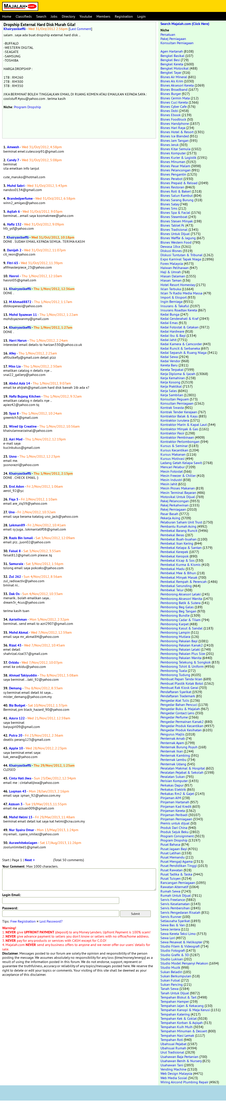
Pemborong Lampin (175, 632)
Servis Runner (170, 916)
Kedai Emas (169, 322)
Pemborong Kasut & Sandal (181, 628)
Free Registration (23, 921)
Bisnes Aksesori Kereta (177, 85)
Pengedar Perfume (174, 717)
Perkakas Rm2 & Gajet (177, 793)
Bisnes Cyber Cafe (173, 106)
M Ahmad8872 (20, 301)
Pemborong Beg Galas (177, 607)
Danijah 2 (14, 250)
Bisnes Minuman (172, 161)
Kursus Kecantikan (174, 450)
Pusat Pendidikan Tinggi (178, 865)
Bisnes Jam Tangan (174, 140)
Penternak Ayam (172, 743)
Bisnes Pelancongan (175, 170)
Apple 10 (16, 748)
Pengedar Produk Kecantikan (181, 726)
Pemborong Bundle (175, 615)
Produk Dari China (173, 827)
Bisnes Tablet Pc (172, 225)
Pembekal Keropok (174, 556)
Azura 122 (17, 718)
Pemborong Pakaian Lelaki (180, 649)
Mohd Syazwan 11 (23, 314)
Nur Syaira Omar (21, 830)
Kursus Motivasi (172, 458)
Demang (15, 688)
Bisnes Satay (169, 204)
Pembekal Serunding (176, 586)
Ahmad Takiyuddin (23, 675)
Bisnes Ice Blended (174, 136)
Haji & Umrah (170, 272)
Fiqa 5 (13, 499)
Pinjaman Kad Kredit (175, 806)
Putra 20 (15, 735)
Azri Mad (16, 439)
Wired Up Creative (23, 426)
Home (6, 16)
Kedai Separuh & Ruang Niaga (183, 352)
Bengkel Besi (170, 60)
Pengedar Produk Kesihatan (181, 730)
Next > (30, 860)
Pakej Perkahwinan (174, 505)
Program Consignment (177, 836)
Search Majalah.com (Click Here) (184, 23)
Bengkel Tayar (170, 72)
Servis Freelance (172, 899)
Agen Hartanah (171, 51)
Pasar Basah (169, 514)
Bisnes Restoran (172, 187)
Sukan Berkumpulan (175, 976)
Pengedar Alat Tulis (174, 700)
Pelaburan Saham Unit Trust (181, 522)
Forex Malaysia (171, 263)
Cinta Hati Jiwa (20, 778)
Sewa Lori (167, 938)
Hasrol (14, 276)
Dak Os (14, 593)
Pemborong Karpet (174, 624)
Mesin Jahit (168, 484)
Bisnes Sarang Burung (177, 200)
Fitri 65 (12, 263)
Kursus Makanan (173, 454)
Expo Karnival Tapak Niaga (180, 259)
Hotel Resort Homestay (177, 284)
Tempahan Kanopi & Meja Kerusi (185, 1010)
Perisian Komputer (174, 781)
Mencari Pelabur (172, 467)
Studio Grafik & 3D (174, 955)
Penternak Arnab (172, 738)
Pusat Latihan (170, 853)
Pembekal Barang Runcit (178, 530)
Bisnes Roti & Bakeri (175, 191)
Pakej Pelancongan (174, 501)
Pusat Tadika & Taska (176, 874)
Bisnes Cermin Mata (175, 98)
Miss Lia (15, 366)
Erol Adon (16, 486)
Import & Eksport (173, 297)
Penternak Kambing (175, 755)
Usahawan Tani (171, 1065)
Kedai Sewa (169, 356)
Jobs (54, 16)
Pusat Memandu (172, 857)
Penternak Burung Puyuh (179, 747)
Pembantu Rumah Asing (178, 526)
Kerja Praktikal (171, 386)
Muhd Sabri (15, 185)
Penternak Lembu (173, 759)
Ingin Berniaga (171, 301)
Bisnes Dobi (169, 110)
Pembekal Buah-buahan (178, 539)
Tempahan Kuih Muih (176, 1027)
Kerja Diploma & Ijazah (177, 373)
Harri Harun (18, 340)
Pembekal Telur (172, 590)
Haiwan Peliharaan (174, 267)
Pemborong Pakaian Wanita (181, 658)
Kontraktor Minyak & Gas (179, 429)
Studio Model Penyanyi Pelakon (184, 963)
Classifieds (24, 16)
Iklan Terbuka (170, 289)
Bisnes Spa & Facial (175, 212)
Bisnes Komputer (173, 153)
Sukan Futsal (170, 980)
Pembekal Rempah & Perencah (183, 581)
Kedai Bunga (169, 314)
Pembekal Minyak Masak (179, 577)
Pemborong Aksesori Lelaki (180, 594)
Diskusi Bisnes (171, 250)
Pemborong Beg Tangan (178, 611)
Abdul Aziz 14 (19, 383)
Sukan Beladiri (171, 972)
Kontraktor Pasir (172, 433)
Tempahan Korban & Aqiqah (181, 1022)
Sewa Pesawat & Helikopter (181, 942)
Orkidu (14, 662)
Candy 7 (13, 160)
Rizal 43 (15, 645)
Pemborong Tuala (173, 670)
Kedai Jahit (168, 339)
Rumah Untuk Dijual (175, 895)
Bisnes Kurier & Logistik (178, 157)
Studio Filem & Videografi (180, 946)
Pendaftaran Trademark (177, 696)
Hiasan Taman (171, 280)
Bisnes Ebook (170, 115)
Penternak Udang (173, 764)
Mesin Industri (171, 480)
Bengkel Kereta (171, 64)
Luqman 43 (17, 791)
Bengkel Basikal (172, 55)
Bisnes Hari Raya (172, 127)
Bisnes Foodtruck (173, 119)
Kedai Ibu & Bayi (173, 335)
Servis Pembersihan (175, 908)
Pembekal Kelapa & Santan (181, 547)
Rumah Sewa (170, 891)
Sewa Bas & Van (172, 925)
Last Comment (80, 29)
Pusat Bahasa (170, 844)
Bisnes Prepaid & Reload (179, 183)
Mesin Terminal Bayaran (178, 492)
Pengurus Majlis (172, 734)
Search (41, 16)
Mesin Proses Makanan (177, 488)
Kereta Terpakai (171, 369)
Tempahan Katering (175, 1014)
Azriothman (18, 619)
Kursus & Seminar (174, 446)
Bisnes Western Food (176, 242)
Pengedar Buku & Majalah (180, 709)
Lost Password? (51, 921)
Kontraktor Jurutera (174, 420)
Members (103, 16)
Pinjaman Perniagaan (176, 819)
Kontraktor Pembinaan (177, 437)
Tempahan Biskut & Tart (178, 997)
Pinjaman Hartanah (174, 802)
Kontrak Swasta (172, 407)
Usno (13, 456)
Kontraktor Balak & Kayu (179, 416)
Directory (68, 16)
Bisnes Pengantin (173, 174)
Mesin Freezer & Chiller (178, 475)
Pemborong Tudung (175, 675)
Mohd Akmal (18, 632)
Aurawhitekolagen (23, 842)
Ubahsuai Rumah (173, 1048)
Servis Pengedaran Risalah (180, 912)
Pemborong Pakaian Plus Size (182, 653)
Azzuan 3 (16, 804)
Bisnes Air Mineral (173, 77)
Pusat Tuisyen (170, 878)
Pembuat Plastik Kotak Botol (181, 683)
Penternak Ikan (171, 751)
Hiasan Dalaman (172, 276)
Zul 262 (15, 576)
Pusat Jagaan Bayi (173, 849)
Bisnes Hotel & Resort (177, 132)
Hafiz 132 (14, 224)
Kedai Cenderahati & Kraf (179, 318)
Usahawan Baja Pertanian (179, 1056)
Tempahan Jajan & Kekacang (182, 1005)
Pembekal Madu (172, 569)
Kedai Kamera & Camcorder (181, 344)
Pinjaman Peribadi (174, 815)
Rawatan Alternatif (174, 887)
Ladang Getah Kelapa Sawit (181, 463)
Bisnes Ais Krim (171, 81)
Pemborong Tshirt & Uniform (182, 666)
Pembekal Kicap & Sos (177, 560)
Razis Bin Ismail (21, 538)
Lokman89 (17, 525)
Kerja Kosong (170, 382)
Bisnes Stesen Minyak (176, 221)
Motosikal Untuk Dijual (177, 497)
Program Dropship (27, 107)
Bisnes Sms (168, 208)
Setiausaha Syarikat (175, 921)
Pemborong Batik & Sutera (180, 603)
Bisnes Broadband (174, 89)
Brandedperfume (20, 198)
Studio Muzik (170, 967)
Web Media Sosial (173, 1078)
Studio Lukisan (171, 959)
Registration (124, 16)
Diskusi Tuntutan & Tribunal (181, 255)
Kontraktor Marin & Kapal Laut (183, 424)
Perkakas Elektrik (173, 789)
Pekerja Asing (170, 518)
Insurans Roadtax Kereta (178, 310)
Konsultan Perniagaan (177, 43)
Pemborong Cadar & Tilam (180, 620)
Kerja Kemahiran (172, 378)
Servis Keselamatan (175, 904)
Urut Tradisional (172, 1052)
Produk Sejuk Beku (174, 832)
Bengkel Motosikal (174, 68)
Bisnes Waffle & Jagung (178, 238)
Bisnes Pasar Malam (175, 166)
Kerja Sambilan (171, 395)
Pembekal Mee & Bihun (178, 573)
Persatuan (167, 34)
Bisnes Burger (170, 93)
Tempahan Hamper (174, 1001)
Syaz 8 (14, 413)
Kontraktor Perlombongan (180, 441)
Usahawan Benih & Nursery (181, 1061)
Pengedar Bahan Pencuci (178, 704)
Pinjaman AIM (170, 798)
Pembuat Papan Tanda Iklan (181, 679)
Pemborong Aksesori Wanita (181, 598)
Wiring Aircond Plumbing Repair (184, 1082)
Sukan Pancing (171, 984)
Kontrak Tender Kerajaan (178, 412)
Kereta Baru (169, 365)
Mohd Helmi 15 (20, 817)
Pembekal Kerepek (174, 552)
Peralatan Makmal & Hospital (182, 768)
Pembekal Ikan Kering (176, 543)
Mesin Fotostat (171, 471)
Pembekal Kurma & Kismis (180, 564)
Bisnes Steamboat (173, 216)
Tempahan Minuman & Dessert (183, 1031)
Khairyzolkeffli (15, 29)
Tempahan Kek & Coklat (178, 1018)
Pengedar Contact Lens (177, 713)
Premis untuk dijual (175, 823)
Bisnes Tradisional (174, 229)
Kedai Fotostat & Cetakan (179, 327)
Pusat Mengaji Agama (176, 861)
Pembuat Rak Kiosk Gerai (179, 687)
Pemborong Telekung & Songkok (185, 662)
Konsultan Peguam (174, 399)
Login (141, 16)
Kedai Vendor (170, 361)
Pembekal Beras (172, 535)
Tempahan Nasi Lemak (177, 1035)
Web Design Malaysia (176, 1073)
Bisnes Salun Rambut (176, 195)
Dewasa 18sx (170, 246)
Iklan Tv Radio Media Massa (181, 293)
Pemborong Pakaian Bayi (179, 641)
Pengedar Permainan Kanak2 (182, 721)
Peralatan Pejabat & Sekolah (181, 772)
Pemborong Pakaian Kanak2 (181, 645)
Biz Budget (17, 705)
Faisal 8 (15, 551)
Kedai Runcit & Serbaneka (180, 348)
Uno (12, 512)
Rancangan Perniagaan (177, 882)
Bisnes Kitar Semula (175, 149)
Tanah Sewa (169, 988)
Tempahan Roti (171, 1039)
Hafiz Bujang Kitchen (25, 396)
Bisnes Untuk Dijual (175, 233)
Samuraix (16, 563)
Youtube (85, 16)
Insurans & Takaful (174, 306)
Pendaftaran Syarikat (175, 692)
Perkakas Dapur (172, 785)
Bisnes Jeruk (169, 144)
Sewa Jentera (170, 929)
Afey (12, 353)
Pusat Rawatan (171, 870)
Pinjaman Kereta (172, 810)
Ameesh (13, 147)
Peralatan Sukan (172, 776)
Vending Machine (173, 1069)
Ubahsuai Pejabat (173, 1044)
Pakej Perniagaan (173, 38)
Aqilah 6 (13, 211)
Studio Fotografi (172, 950)
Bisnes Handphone (174, 123)
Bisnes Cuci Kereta (174, 102)
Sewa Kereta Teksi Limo (178, 933)
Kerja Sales (168, 391)
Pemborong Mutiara (175, 636)
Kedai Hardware (172, 331)
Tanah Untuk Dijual (174, 993)
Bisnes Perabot (171, 178)
